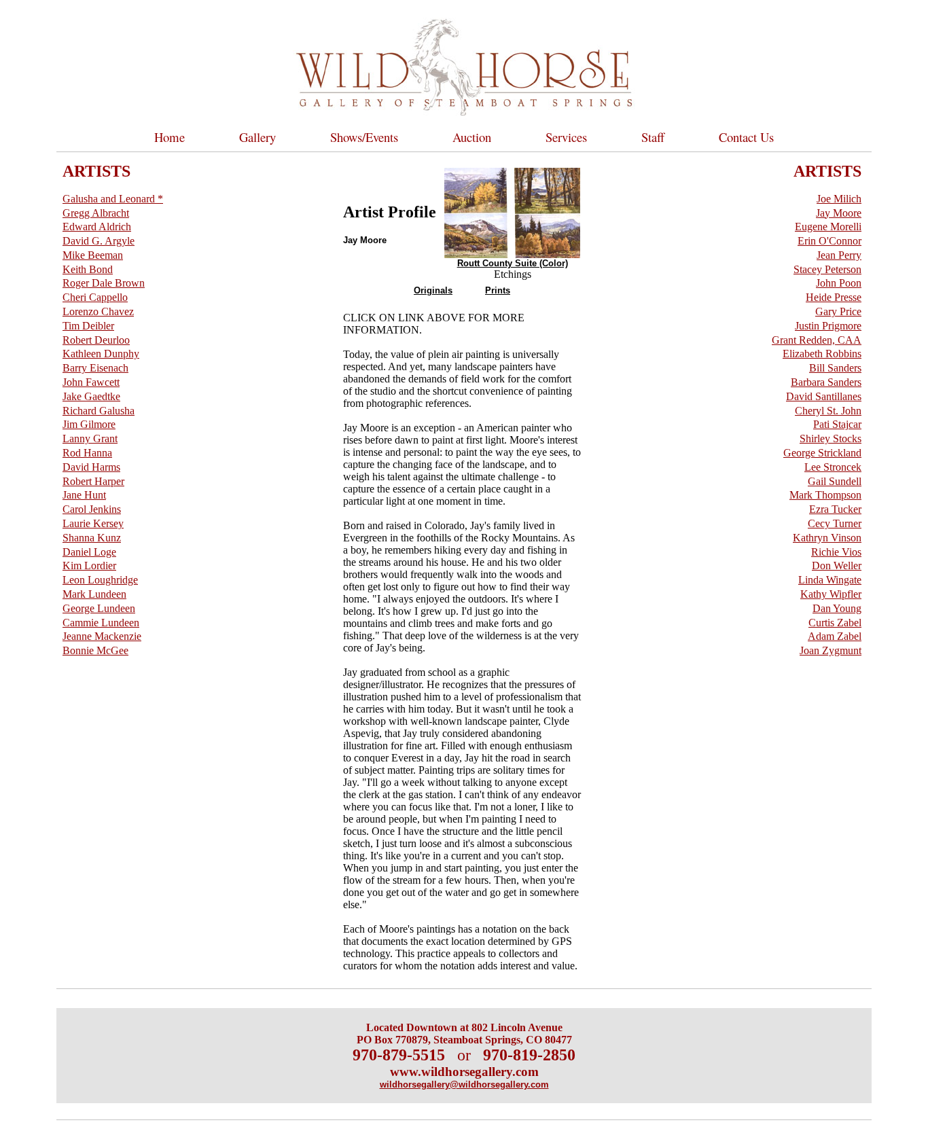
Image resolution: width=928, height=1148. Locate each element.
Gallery (257, 136)
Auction (471, 136)
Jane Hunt (84, 495)
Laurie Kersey (93, 523)
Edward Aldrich (97, 226)
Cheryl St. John (828, 410)
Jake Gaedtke (91, 396)
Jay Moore (838, 213)
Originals (433, 290)
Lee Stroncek (832, 467)
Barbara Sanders (826, 382)
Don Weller (836, 565)
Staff (652, 136)
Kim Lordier (89, 565)
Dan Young (837, 608)
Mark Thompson (825, 495)
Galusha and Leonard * (113, 198)
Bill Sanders (835, 368)
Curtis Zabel (834, 622)
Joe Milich (839, 198)
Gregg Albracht (96, 213)
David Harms (91, 467)
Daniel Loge (89, 552)
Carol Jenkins (92, 509)
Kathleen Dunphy (101, 353)
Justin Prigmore (828, 325)
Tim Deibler (88, 325)
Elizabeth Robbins (822, 353)
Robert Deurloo (96, 340)
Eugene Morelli (828, 226)
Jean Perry (839, 255)
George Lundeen (99, 608)
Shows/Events (364, 136)
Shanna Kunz (92, 537)
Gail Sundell (834, 481)
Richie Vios (836, 552)
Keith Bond (88, 269)
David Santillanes (823, 396)
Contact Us (746, 136)
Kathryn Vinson (827, 537)
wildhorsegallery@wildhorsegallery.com (464, 1084)
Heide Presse (833, 297)
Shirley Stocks (830, 438)
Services (566, 136)
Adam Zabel (834, 636)
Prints (497, 290)
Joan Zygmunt (830, 650)
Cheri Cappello (95, 297)
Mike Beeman (93, 255)
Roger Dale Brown (104, 283)
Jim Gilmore (89, 424)
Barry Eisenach (95, 368)
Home (169, 136)
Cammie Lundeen (101, 622)
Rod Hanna (87, 453)
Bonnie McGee (95, 650)
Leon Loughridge (100, 580)
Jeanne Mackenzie (102, 636)
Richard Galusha (99, 410)
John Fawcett (91, 382)
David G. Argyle (99, 241)
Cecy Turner (834, 523)
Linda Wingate (829, 580)
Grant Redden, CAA (816, 340)
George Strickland (822, 453)
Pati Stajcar (837, 424)
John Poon (838, 283)
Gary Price (838, 311)
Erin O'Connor (829, 241)
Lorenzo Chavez (98, 311)
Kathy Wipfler (830, 594)
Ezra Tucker (835, 509)
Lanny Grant (90, 438)
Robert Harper (93, 481)
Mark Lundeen (94, 594)
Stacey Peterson (827, 269)
